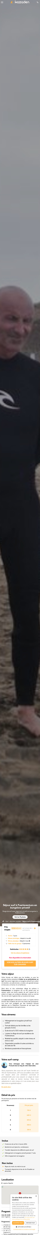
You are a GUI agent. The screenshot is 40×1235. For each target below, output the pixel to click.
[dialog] (24, 1213)
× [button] (36, 1196)
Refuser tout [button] (30, 1223)
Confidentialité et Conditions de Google (24, 1229)
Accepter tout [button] (18, 1223)
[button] (24, 1227)
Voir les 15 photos (20, 917)
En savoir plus (6, 1087)
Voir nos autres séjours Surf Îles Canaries (20, 963)
